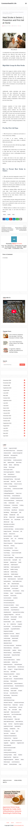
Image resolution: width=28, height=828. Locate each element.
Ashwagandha (14, 455)
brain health (6, 481)
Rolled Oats (15, 704)
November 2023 (14, 418)
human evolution (7, 598)
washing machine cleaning (10, 752)
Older (5, 669)
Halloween (6, 562)
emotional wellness (19, 529)
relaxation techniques (19, 702)
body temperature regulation (10, 476)
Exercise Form (12, 533)
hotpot (11, 593)
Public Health (13, 690)
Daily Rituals (14, 510)
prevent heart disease (8, 685)
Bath (5, 462)
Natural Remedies (8, 657)
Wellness (17, 759)
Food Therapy (7, 552)
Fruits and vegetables (8, 557)
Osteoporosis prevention (9, 674)
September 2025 (14, 388)
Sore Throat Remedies (16, 714)
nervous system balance (9, 659)
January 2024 (14, 413)
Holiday (21, 586)
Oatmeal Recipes (18, 664)
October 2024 (14, 398)
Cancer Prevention (13, 486)
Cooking (21, 505)
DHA (20, 512)
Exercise (5, 533)
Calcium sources (18, 483)
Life (8, 624)
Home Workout (16, 590)
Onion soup (6, 671)
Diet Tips (5, 517)
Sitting (5, 709)
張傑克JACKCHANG (7, 25)
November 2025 (14, 383)
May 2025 (14, 395)
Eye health (16, 536)
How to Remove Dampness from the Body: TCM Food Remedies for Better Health (16, 336)
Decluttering (6, 512)
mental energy (7, 638)
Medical (17, 633)
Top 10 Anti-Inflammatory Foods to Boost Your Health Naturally (16, 343)
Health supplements (15, 567)
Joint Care (17, 614)
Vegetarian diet (20, 743)
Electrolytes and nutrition (9, 524)
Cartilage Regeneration (9, 493)
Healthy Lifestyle (14, 574)
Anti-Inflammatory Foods (9, 450)
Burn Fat (19, 481)
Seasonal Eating (12, 707)
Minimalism (16, 647)
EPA (21, 531)
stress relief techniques (9, 721)
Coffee (5, 502)
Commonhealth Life (8, 3)
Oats (5, 666)
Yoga (20, 764)
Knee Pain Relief (7, 621)
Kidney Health (14, 617)
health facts (6, 564)
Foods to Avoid (7, 555)
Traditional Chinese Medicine (10, 735)
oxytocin (5, 676)
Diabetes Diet (12, 514)
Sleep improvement (15, 712)
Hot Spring (6, 593)
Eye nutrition (6, 538)
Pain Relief (15, 676)
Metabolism (15, 640)
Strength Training (7, 716)
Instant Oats (6, 609)
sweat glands (18, 726)
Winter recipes (7, 762)
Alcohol (5, 448)
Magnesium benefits (8, 631)
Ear (12, 519)
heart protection (7, 581)
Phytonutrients (14, 681)
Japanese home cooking (18, 612)
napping (14, 650)
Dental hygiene (14, 512)
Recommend (14, 695)
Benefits (5, 464)
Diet (18, 514)
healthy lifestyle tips (8, 576)
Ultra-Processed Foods (17, 740)
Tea (13, 731)
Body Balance (11, 474)
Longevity (20, 624)
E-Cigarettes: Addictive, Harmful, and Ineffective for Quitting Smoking (16, 350)
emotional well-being (8, 529)
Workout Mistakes (13, 764)
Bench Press (18, 462)
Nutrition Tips (15, 662)
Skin (9, 709)
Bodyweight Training (8, 479)
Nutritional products (8, 664)
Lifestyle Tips (13, 624)
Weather (20, 754)
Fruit (13, 555)
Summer (10, 724)
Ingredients (6, 607)
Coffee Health (11, 502)
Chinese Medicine (16, 495)
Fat (15, 538)
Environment (16, 531)
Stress (14, 716)
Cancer (5, 486)
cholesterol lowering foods (16, 498)
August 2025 (14, 390)
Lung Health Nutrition (15, 628)
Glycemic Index (7, 560)
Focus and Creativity (8, 548)
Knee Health (13, 619)
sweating (6, 728)
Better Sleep (16, 464)
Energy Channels (7, 531)
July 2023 (14, 428)
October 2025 (14, 385)
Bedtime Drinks (11, 462)
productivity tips (14, 688)
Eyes (12, 538)
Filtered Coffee (7, 541)
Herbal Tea (6, 586)
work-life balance (15, 762)
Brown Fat (13, 481)
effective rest (6, 521)
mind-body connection (9, 645)
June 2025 (14, 393)
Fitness (13, 541)
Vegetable (6, 743)
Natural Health (7, 655)
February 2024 (14, 410)
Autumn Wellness (7, 460)
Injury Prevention (14, 607)
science (5, 707)
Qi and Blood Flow (14, 693)
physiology (6, 681)
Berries (10, 464)
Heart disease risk (12, 579)
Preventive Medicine (19, 685)
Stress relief (17, 719)
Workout (5, 764)
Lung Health (6, 628)
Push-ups (6, 693)
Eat (23, 519)
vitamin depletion (7, 750)
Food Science (15, 550)
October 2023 (14, 420)
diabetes (6, 514)
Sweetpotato (12, 728)
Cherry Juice (18, 493)
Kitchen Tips (6, 619)
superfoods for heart (8, 726)
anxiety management (17, 453)
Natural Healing (16, 652)
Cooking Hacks (7, 507)
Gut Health (14, 560)
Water (15, 754)
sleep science (7, 714)
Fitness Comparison (8, 543)
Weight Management (8, 759)
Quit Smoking (7, 695)
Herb (9, 583)
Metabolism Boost (8, 643)
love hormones (7, 626)
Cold (17, 502)
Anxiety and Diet (7, 453)
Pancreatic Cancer (8, 678)
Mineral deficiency (8, 647)
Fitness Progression (19, 543)
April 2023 (14, 436)
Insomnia (22, 607)
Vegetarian (12, 743)
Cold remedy (15, 505)
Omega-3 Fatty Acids (19, 669)
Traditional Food (7, 738)
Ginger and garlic (19, 557)
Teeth (17, 731)
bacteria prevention (17, 460)
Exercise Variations (8, 536)
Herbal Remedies (15, 583)
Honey (22, 590)
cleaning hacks (19, 500)
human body (13, 595)
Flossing (12, 545)
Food (16, 548)
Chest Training (7, 495)
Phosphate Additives (18, 678)
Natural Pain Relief (16, 655)
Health (9, 214)
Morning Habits (7, 650)
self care (20, 707)
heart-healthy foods (17, 581)
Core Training (7, 510)
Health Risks (6, 567)
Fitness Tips (6, 545)
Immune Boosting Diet (8, 600)
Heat (13, 214)
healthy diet (6, 571)
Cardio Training (7, 488)
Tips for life (6, 733)
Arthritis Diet (6, 455)
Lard (13, 621)
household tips (18, 593)
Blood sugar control (8, 469)
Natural (19, 650)
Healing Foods (13, 562)
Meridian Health (7, 640)
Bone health (17, 479)
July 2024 (14, 403)
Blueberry (18, 472)
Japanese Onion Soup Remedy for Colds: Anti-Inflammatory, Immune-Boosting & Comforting (12, 810)
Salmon (21, 704)
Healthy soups (17, 576)
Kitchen (20, 617)
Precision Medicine (18, 683)
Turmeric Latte (7, 740)
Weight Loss (15, 757)
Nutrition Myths (7, 662)
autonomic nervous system (10, 457)
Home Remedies (7, 590)
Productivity (6, 688)
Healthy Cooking (14, 569)
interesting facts (7, 612)
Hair (20, 560)
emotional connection (8, 526)
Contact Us (18, 822)
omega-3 (10, 669)
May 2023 (14, 433)
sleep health (6, 712)
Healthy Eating (14, 571)
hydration (15, 598)
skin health (14, 709)
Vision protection (7, 745)
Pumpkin (20, 690)
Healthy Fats (6, 574)
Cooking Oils (15, 507)
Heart (5, 579)
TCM (18, 728)
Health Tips (6, 569)
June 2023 (14, 430)
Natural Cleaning (7, 652)
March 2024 (14, 408)
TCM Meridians (7, 731)
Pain (10, 676)
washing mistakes (8, 754)
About (12, 822)
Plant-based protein (8, 683)
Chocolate (6, 498)
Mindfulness (18, 645)
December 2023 (14, 415)
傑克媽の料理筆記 (18, 780)
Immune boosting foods (9, 602)
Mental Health (15, 638)
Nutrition (18, 659)
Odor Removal (21, 666)
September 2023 (14, 423)
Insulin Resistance (15, 609)
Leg (4, 624)
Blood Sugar (12, 467)
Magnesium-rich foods (9, 633)
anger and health (13, 448)
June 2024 (14, 405)
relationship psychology (9, 700)
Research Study (7, 704)
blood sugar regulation (9, 472)
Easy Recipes (17, 519)
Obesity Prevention (12, 666)
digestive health (20, 517)
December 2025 (14, 380)
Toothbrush (12, 733)
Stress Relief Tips (19, 721)
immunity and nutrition (9, 605)
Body (7, 12)
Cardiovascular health (18, 488)
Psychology (6, 690)
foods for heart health (16, 552)
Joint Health (6, 617)
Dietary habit (12, 517)
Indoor (17, 605)
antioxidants (19, 450)
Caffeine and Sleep (8, 483)
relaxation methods (8, 702)
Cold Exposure (7, 505)
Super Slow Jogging (18, 724)
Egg (12, 521)
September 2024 (14, 400)
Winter (22, 759)
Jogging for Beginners (8, 614)
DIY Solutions (6, 519)
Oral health (13, 671)
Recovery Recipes (7, 697)
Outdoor (18, 674)
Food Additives (7, 550)
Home (4, 12)
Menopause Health (15, 636)
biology (5, 467)
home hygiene (15, 588)
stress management (8, 719)
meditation (6, 636)
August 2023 (14, 425)
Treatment (15, 738)
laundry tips (18, 621)
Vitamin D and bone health (10, 747)
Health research (14, 564)
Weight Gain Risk (7, 757)
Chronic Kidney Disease (9, 500)
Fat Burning (20, 538)
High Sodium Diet (14, 586)
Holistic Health (7, 588)
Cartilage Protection (8, 491)
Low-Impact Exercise (16, 626)
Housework (6, 595)
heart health (20, 579)
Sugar (5, 724)
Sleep (20, 709)
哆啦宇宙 (5, 782)
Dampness (21, 510)
